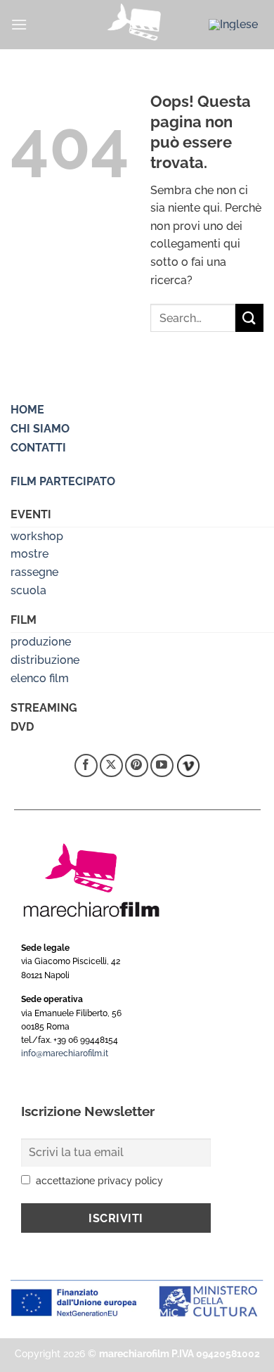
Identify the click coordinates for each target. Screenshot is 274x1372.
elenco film (40, 678)
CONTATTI (38, 447)
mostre (29, 553)
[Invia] (249, 317)
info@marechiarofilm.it (64, 1053)
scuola (28, 590)
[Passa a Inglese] (233, 24)
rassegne (34, 572)
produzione (41, 641)
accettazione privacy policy (99, 1180)
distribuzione (45, 660)
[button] (19, 24)
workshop (37, 536)
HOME (27, 409)
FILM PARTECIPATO (63, 481)
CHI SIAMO (40, 428)
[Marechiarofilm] (137, 24)
